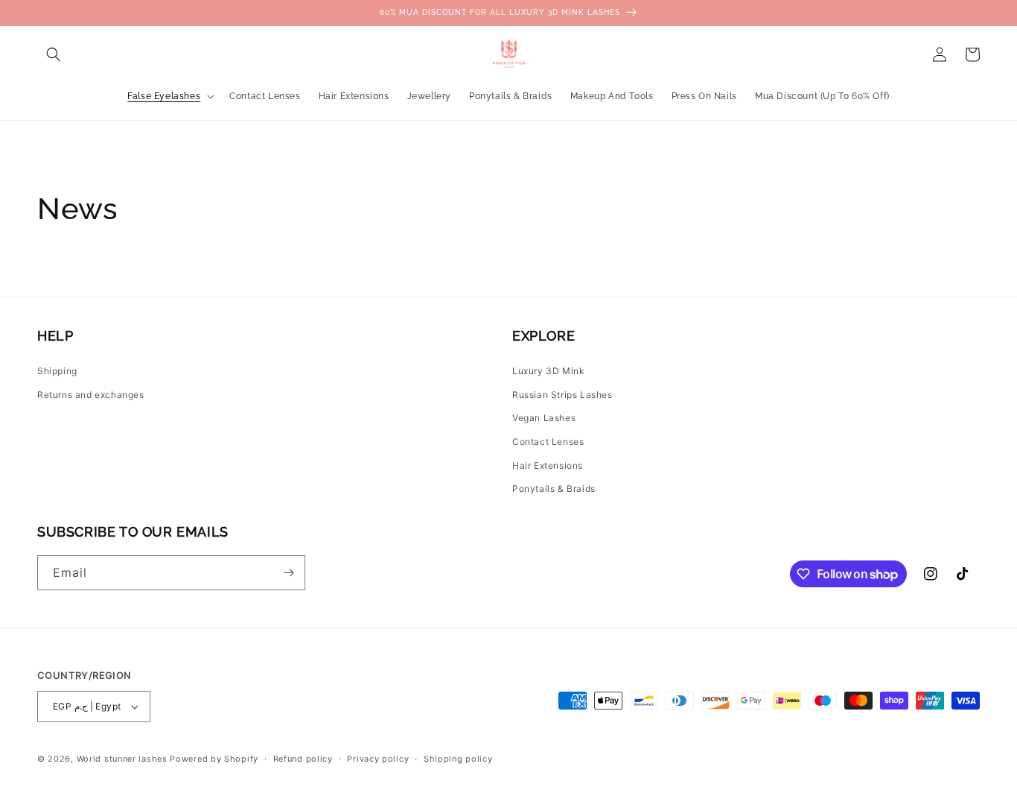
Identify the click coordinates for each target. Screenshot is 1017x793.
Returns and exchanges (90, 394)
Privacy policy (378, 758)
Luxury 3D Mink (548, 370)
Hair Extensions (547, 465)
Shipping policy (458, 758)
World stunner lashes (123, 758)
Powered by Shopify (214, 758)
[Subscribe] (288, 572)
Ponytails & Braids (554, 488)
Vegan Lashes (544, 417)
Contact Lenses (548, 441)
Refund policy (303, 758)
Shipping (57, 370)
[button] (53, 54)
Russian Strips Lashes (562, 394)
